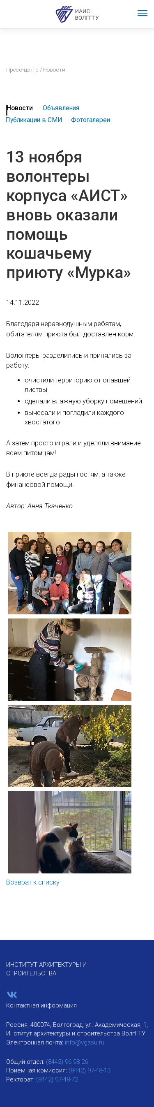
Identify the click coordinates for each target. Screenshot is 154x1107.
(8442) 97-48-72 (57, 1079)
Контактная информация (41, 1005)
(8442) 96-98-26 (67, 1061)
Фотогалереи (90, 120)
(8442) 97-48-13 (89, 1070)
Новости (20, 108)
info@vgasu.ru (84, 1042)
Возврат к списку (33, 882)
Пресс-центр (22, 69)
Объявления (61, 108)
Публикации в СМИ (33, 120)
